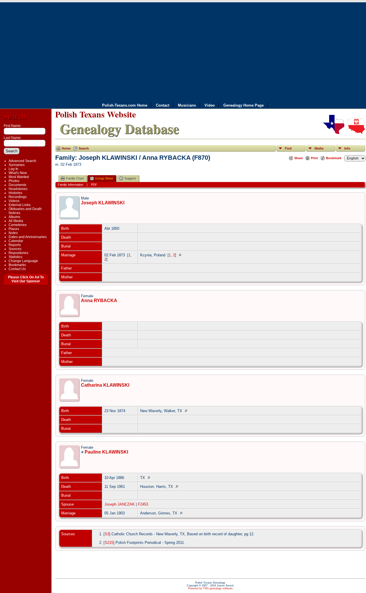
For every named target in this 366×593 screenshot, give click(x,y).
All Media (16, 221)
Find (288, 148)
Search (14, 115)
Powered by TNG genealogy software (210, 588)
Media (319, 148)
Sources (15, 249)
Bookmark (333, 158)
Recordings (18, 197)
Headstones (18, 189)
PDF (94, 184)
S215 (109, 542)
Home (66, 148)
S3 (107, 534)
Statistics (15, 257)
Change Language (23, 261)
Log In (13, 169)
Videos (14, 201)
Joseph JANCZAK (119, 504)
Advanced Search (22, 161)
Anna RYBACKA (99, 300)
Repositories (18, 253)
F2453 (143, 504)
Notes (13, 233)
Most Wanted (19, 177)
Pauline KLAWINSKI (106, 452)
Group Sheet (104, 178)
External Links (20, 205)
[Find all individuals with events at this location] (181, 255)
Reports (15, 245)
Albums (14, 217)
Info (347, 148)
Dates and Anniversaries (28, 237)
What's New (18, 173)
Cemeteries (18, 225)
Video (209, 105)
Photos (14, 181)
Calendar (16, 241)
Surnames (17, 165)
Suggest (130, 178)
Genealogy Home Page (243, 105)
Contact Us (17, 269)
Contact (162, 105)
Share (298, 158)
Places (14, 229)
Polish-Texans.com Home (124, 105)
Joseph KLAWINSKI (102, 202)
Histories (15, 193)
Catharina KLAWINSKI (105, 385)
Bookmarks (17, 265)
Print (314, 158)
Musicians (187, 105)
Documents (17, 185)
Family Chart (75, 178)
